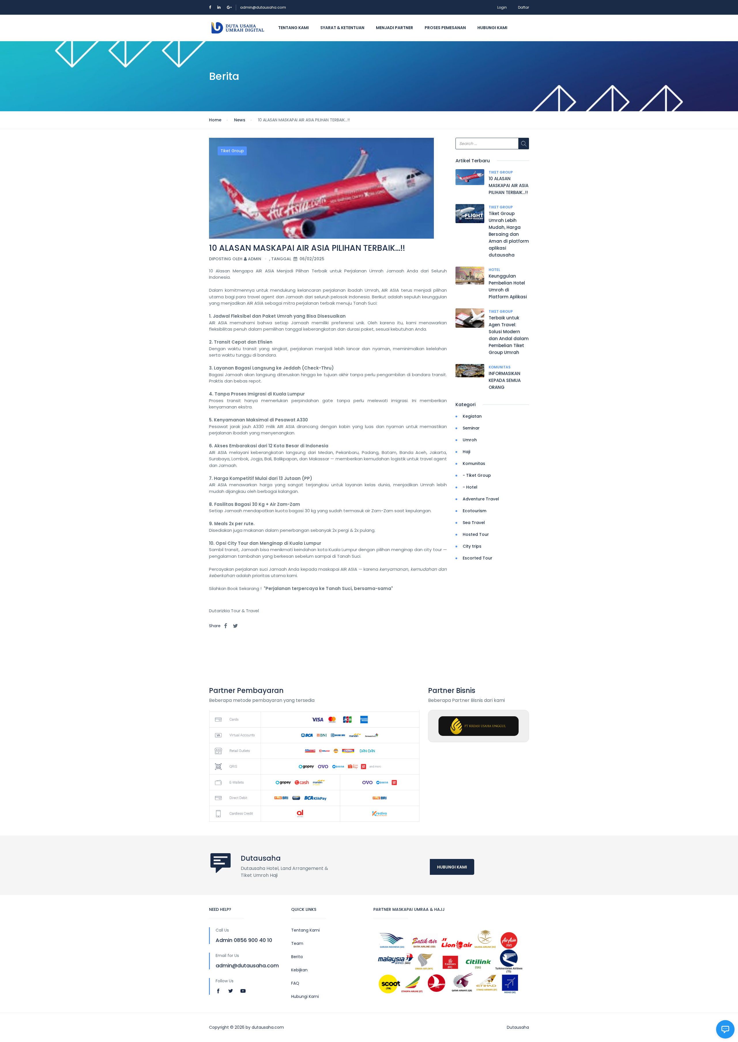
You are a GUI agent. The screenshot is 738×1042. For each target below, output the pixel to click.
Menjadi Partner (394, 28)
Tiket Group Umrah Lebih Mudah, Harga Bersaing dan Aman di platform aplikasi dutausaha (509, 234)
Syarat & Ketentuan (342, 28)
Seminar (471, 428)
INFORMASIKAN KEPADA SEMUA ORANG (505, 380)
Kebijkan (299, 970)
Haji (466, 452)
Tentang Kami (293, 28)
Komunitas (500, 367)
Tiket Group (232, 151)
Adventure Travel (481, 499)
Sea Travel (474, 522)
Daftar (523, 7)
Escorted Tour (477, 558)
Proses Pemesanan (445, 28)
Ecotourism (474, 511)
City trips (472, 546)
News (239, 120)
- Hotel (470, 487)
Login (502, 7)
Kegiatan (472, 416)
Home (215, 120)
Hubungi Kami (492, 28)
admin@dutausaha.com (263, 7)
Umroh (470, 440)
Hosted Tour (476, 534)
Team (297, 943)
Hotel (494, 269)
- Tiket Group (477, 475)
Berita (297, 957)
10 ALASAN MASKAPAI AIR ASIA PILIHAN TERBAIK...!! (508, 185)
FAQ (295, 983)
